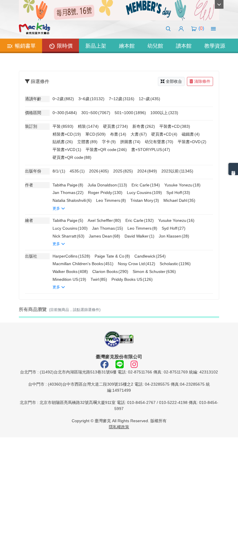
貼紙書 (63, 141)
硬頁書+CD (164, 134)
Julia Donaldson (107, 185)
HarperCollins (71, 256)
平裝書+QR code (106, 149)
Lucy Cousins (144, 192)
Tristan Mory (144, 200)
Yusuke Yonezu (182, 185)
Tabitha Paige (68, 185)
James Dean (104, 236)
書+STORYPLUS (150, 149)
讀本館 (184, 46)
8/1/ (59, 171)
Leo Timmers (111, 200)
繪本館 (127, 46)
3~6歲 (91, 98)
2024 (147, 171)
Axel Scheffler (104, 220)
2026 (99, 171)
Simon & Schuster (154, 271)
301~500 (95, 112)
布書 (118, 134)
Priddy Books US (132, 279)
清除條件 (202, 81)
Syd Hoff (178, 192)
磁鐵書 (191, 134)
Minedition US (69, 279)
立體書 (87, 141)
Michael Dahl (179, 200)
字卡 (109, 141)
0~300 (65, 112)
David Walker (139, 236)
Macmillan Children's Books (83, 263)
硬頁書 (115, 126)
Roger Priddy (105, 192)
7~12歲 (121, 98)
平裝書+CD (174, 126)
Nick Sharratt (68, 236)
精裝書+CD (67, 134)
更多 (57, 208)
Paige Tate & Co (112, 256)
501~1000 (130, 112)
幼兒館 (155, 46)
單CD (95, 134)
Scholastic (175, 263)
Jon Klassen (174, 236)
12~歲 (149, 98)
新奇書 (143, 126)
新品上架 (95, 46)
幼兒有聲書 (159, 141)
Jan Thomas (68, 192)
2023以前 (177, 171)
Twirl (99, 279)
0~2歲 (63, 98)
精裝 (88, 126)
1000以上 (164, 112)
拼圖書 (130, 141)
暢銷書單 (24, 46)
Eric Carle (145, 185)
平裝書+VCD (67, 149)
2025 (123, 171)
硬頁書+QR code (72, 157)
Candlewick (150, 256)
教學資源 (214, 46)
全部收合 (174, 81)
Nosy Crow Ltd (136, 263)
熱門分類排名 (233, 169)
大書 (139, 134)
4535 (77, 171)
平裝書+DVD (192, 141)
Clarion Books (110, 271)
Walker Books (70, 271)
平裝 (63, 126)
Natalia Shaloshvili (72, 200)
